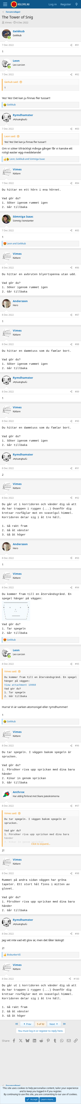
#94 (77, 587)
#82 (77, 74)
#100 (76, 978)
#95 (77, 663)
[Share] (71, 45)
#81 (77, 45)
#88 (77, 344)
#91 (77, 468)
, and (27, 159)
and (16, 243)
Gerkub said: (11, 82)
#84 (77, 183)
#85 (77, 230)
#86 (77, 267)
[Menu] (5, 4)
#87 (77, 314)
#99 (77, 933)
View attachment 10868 (20, 685)
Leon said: (10, 136)
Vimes (8, 22)
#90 (77, 421)
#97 (77, 805)
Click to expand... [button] (40, 844)
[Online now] (9, 37)
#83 (77, 128)
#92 (77, 497)
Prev (28, 1024)
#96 (77, 745)
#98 (77, 873)
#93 (77, 558)
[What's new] (76, 4)
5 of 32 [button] (40, 1024)
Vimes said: (10, 671)
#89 (77, 391)
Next (53, 1024)
